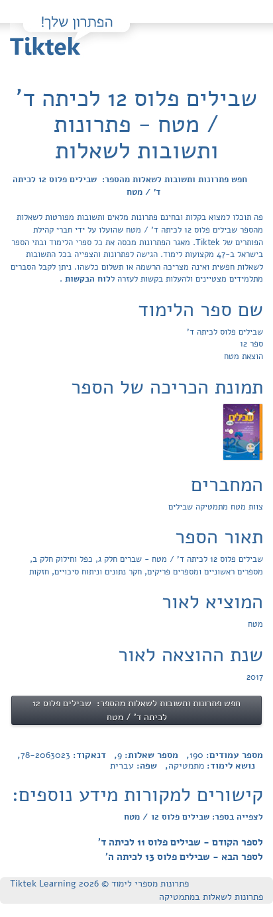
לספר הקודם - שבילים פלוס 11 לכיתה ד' (180, 842)
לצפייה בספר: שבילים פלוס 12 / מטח (193, 817)
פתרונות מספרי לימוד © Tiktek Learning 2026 (99, 883)
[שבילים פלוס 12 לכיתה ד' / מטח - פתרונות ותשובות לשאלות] (243, 431)
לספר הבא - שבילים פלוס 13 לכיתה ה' (184, 856)
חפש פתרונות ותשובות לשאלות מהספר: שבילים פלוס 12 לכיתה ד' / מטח (130, 186)
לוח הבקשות (86, 279)
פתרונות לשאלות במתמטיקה (211, 896)
